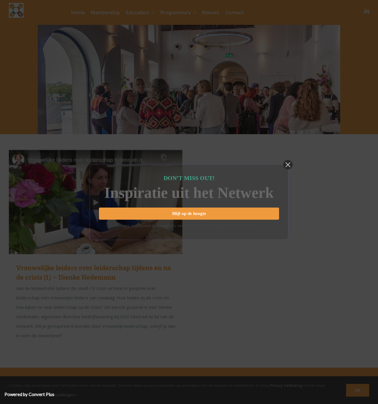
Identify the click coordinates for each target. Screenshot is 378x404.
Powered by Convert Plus (29, 394)
